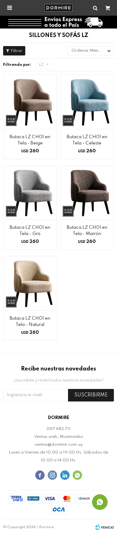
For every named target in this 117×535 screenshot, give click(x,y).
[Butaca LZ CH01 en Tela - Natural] (30, 283)
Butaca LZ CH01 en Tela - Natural (30, 321)
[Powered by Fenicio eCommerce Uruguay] (104, 527)
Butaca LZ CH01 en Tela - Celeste (87, 140)
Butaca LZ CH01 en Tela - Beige (30, 140)
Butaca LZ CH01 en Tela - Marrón (87, 230)
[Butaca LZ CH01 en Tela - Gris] (30, 192)
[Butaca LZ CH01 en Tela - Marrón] (87, 192)
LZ (41, 65)
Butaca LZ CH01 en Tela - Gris (30, 230)
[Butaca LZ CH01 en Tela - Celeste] (87, 102)
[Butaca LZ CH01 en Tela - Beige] (30, 102)
